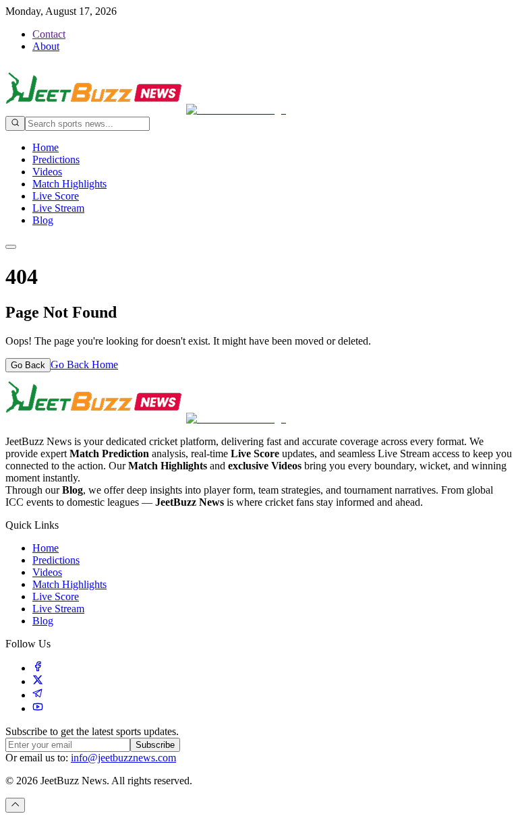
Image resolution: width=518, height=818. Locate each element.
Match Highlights (69, 183)
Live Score (55, 196)
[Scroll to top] (15, 805)
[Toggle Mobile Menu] (10, 247)
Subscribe (155, 745)
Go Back (28, 365)
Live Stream (58, 208)
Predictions (56, 159)
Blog (42, 220)
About (45, 46)
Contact (48, 34)
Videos (47, 171)
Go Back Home (84, 364)
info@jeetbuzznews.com (123, 757)
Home (45, 147)
